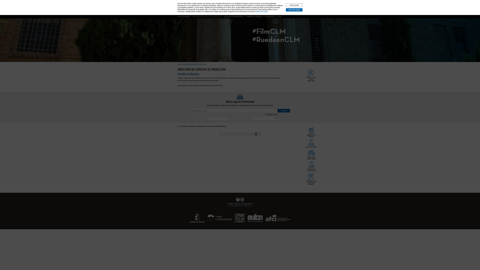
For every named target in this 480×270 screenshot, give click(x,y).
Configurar (294, 5)
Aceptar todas (294, 10)
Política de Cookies (261, 11)
